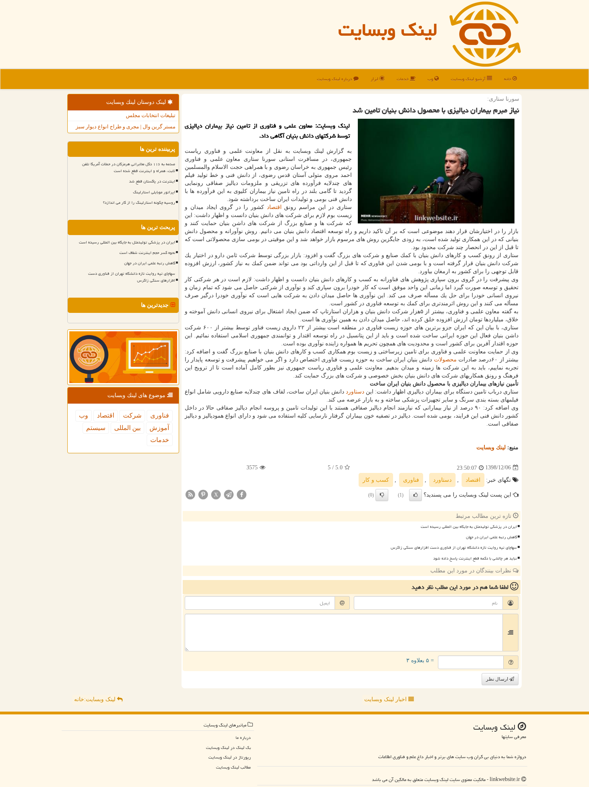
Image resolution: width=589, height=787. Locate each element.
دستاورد (355, 392)
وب (431, 79)
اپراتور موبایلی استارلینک (154, 192)
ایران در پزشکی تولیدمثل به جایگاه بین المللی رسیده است (469, 527)
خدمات (403, 79)
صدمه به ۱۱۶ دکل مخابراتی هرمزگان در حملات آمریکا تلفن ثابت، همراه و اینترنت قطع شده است (128, 167)
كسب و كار (376, 480)
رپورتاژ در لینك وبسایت (229, 757)
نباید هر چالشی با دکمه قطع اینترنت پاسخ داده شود (475, 558)
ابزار (375, 79)
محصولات (445, 360)
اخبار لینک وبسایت (386, 699)
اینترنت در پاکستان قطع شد (152, 181)
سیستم (95, 427)
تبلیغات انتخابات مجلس (150, 115)
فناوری (411, 480)
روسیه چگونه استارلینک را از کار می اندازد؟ (139, 203)
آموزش (159, 427)
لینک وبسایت (388, 29)
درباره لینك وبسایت (335, 79)
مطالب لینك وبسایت (233, 767)
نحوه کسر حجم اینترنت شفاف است (147, 253)
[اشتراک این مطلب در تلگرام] (228, 494)
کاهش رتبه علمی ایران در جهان (491, 537)
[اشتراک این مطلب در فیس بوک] (241, 494)
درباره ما (243, 737)
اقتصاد (274, 207)
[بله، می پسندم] (415, 495)
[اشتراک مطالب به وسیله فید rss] (190, 494)
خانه (508, 79)
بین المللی (127, 427)
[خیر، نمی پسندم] (381, 495)
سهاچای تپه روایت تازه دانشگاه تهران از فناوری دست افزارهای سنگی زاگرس (454, 548)
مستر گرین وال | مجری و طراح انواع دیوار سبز (125, 127)
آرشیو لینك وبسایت (469, 79)
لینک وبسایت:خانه (95, 699)
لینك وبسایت (491, 447)
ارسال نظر (497, 679)
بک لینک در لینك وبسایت (228, 747)
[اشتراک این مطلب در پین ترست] (203, 494)
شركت (132, 415)
